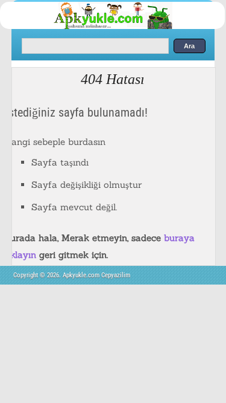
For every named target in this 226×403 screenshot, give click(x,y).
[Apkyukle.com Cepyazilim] (123, 26)
